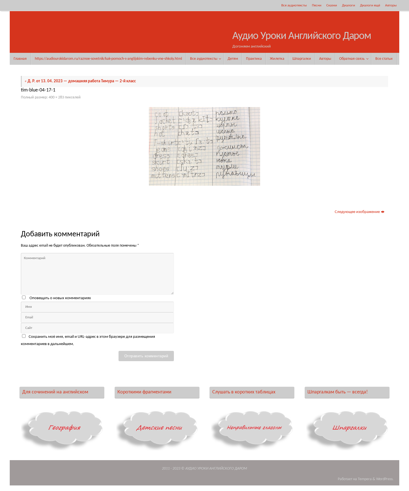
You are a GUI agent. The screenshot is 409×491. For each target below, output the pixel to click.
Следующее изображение (357, 212)
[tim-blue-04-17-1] (204, 146)
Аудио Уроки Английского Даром (301, 36)
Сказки (331, 5)
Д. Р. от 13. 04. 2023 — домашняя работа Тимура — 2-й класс (80, 81)
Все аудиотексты (294, 5)
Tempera (365, 479)
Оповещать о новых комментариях (60, 298)
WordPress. (385, 479)
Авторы (391, 5)
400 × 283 (56, 97)
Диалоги (348, 5)
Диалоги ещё (370, 5)
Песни (316, 5)
